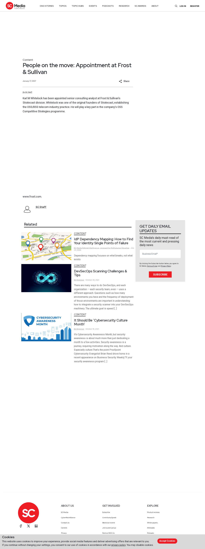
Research (150, 518)
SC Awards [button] (140, 6)
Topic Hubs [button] (78, 6)
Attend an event (108, 523)
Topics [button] (62, 6)
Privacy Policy (166, 266)
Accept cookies (167, 541)
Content (28, 59)
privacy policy (118, 545)
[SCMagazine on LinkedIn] (36, 526)
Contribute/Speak (109, 518)
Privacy (64, 533)
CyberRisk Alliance (68, 518)
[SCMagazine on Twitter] (28, 526)
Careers (64, 528)
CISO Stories (47, 6)
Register (194, 6)
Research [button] (124, 6)
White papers (152, 523)
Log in (183, 6)
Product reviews (153, 512)
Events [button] (93, 6)
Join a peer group (109, 528)
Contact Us (65, 523)
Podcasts (150, 533)
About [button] (155, 6)
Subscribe (160, 274)
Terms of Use (152, 266)
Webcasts (151, 528)
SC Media (64, 512)
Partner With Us (108, 533)
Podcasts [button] (108, 6)
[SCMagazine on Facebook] (21, 526)
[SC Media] (15, 5)
